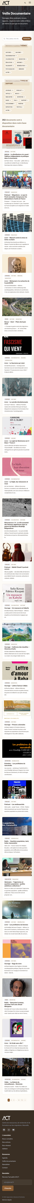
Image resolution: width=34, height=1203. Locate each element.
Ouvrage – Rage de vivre (12, 964)
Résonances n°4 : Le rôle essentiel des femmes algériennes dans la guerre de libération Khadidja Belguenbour (16, 525)
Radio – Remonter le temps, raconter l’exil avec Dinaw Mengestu (14, 1004)
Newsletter (6, 1164)
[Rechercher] (25, 3)
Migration (14, 192)
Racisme (23, 357)
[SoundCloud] (9, 1130)
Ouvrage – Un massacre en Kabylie (16, 608)
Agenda (4, 1158)
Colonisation (15, 520)
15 (21, 1100)
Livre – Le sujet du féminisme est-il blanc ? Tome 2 (16, 442)
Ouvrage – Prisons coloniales (14, 725)
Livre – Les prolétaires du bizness (16, 925)
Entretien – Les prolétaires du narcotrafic (14, 764)
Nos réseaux (6, 1145)
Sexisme (13, 438)
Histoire (13, 151)
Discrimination (15, 357)
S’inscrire (8, 1188)
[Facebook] (4, 1130)
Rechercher (26, 38)
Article (7, 151)
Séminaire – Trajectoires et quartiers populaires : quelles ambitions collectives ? (14, 884)
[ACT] (6, 3)
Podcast (7, 192)
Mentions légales (7, 1200)
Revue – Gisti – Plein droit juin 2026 (15, 323)
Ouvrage (7, 235)
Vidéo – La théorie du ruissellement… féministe (13, 1083)
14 (18, 1100)
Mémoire (19, 275)
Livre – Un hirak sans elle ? (13, 1043)
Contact (5, 1168)
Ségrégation (8, 360)
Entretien (7, 760)
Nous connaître (7, 1139)
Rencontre (8, 879)
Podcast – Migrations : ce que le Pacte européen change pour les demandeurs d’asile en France (15, 197)
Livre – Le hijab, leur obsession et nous (16, 483)
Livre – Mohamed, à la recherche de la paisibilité (16, 282)
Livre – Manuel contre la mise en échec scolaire (15, 239)
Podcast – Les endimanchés (14, 804)
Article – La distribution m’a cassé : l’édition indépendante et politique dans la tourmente (16, 156)
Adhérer (5, 1149)
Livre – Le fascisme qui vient (14, 363)
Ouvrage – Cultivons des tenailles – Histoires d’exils (17, 648)
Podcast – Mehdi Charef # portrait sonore (16, 568)
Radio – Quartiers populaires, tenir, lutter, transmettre (16, 842)
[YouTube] (13, 1130)
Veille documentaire (9, 1161)
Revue (6, 319)
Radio (6, 999)
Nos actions (6, 1142)
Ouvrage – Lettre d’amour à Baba (15, 686)
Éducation (14, 235)
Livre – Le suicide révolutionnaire (16, 402)
